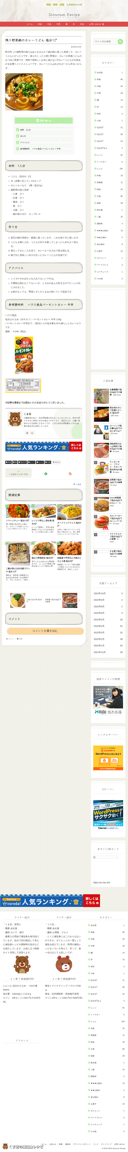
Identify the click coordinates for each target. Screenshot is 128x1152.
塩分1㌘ (23, 462)
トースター (109, 162)
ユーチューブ (109, 272)
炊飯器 (109, 182)
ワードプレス (109, 265)
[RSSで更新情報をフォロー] (32, 432)
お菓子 (109, 251)
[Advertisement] (108, 329)
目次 (42, 120)
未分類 (109, 72)
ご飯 (109, 217)
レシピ (41, 462)
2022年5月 (108, 619)
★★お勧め (109, 237)
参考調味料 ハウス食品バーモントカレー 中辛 (40, 149)
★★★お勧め (109, 230)
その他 (109, 279)
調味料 (109, 224)
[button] (120, 41)
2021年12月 (108, 652)
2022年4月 (108, 626)
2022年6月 (108, 613)
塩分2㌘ (109, 141)
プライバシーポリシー (81, 1144)
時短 (109, 189)
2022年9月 (108, 600)
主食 (48, 462)
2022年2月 (108, 639)
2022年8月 (108, 606)
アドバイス (25, 142)
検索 (60, 1144)
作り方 (23, 136)
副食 (109, 203)
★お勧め (109, 244)
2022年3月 (108, 632)
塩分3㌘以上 (109, 148)
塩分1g (57, 462)
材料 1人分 (25, 130)
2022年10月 (108, 593)
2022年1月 (108, 645)
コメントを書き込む (45, 630)
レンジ (32, 462)
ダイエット (109, 258)
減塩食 (67, 1144)
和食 (9, 462)
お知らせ (52, 1144)
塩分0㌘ (109, 127)
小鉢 (109, 121)
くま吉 (27, 414)
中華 (109, 93)
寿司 (109, 114)
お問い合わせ (119, 1144)
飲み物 (109, 210)
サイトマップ (106, 1144)
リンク (95, 1144)
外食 (109, 175)
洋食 (109, 86)
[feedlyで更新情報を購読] (27, 432)
